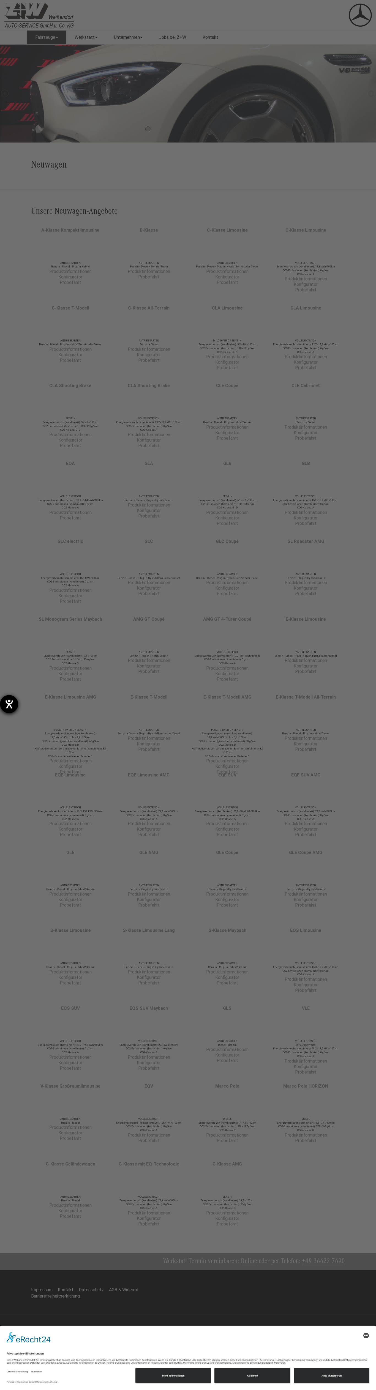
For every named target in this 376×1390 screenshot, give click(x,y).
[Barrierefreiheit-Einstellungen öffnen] (9, 704)
